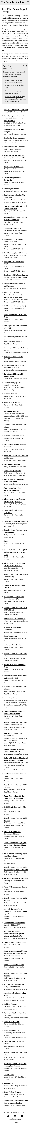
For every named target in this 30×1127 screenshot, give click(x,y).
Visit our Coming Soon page (14, 96)
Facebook (8, 93)
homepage (11, 99)
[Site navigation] (28, 2)
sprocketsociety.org (15, 1119)
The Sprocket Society (12, 2)
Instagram (17, 91)
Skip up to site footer (23, 1125)
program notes (9, 61)
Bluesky (16, 93)
